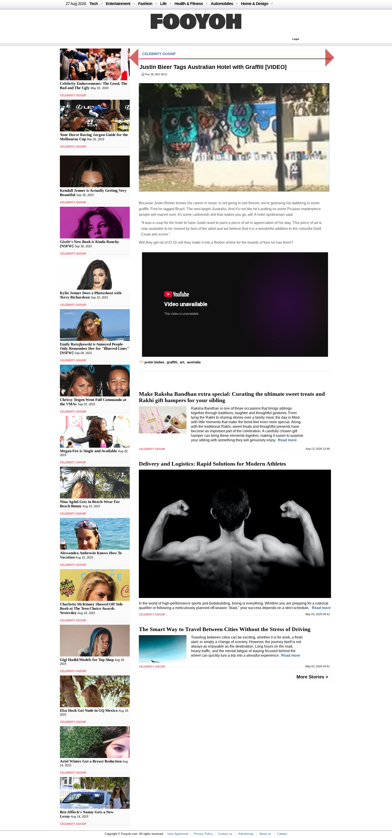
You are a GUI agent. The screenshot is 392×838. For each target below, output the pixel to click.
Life (163, 3)
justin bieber (154, 362)
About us (265, 834)
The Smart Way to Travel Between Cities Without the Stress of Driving (225, 629)
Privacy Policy (203, 834)
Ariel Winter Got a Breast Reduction (91, 761)
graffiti (172, 362)
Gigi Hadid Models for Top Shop (87, 660)
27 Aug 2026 (76, 3)
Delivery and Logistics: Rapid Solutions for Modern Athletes (212, 464)
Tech (93, 3)
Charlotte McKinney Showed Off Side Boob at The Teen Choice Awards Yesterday (91, 608)
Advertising (245, 834)
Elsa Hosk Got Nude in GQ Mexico (89, 710)
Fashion (145, 3)
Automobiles (222, 3)
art (182, 362)
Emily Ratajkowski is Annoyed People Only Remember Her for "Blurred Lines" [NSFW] (94, 348)
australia (194, 362)
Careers (282, 834)
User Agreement (178, 834)
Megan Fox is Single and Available (88, 451)
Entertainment (118, 3)
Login (295, 39)
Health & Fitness (188, 3)
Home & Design (254, 3)
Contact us (225, 834)
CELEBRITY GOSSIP (73, 95)
